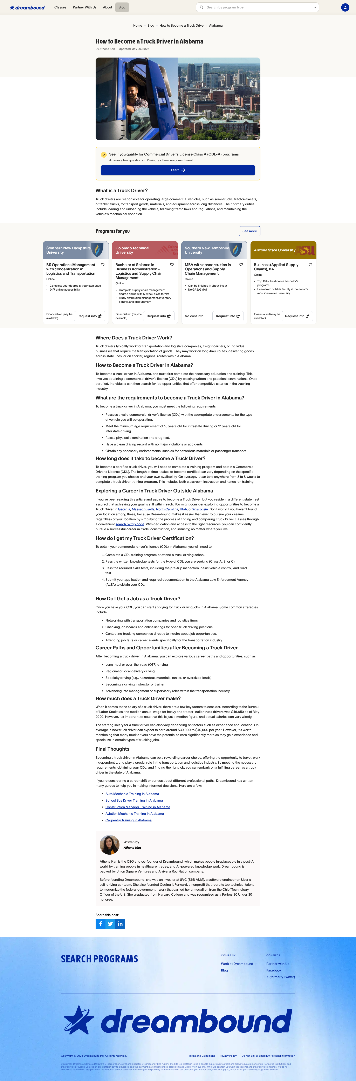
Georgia (124, 509)
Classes (60, 7)
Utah (183, 509)
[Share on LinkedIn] (120, 924)
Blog (122, 7)
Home (137, 25)
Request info (87, 316)
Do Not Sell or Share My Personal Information (268, 1055)
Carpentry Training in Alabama (128, 820)
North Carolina (167, 509)
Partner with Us (277, 964)
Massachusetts (143, 509)
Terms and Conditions (202, 1055)
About (107, 7)
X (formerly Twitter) (280, 977)
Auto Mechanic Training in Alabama (132, 794)
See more (249, 231)
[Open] (315, 7)
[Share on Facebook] (100, 924)
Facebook (273, 970)
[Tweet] (110, 924)
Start (175, 170)
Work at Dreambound (237, 964)
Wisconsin (200, 509)
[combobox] (263, 7)
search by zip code (130, 524)
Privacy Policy (228, 1055)
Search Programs (99, 959)
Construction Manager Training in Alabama (137, 807)
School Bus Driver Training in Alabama (134, 800)
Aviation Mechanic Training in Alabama (134, 813)
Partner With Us (84, 7)
